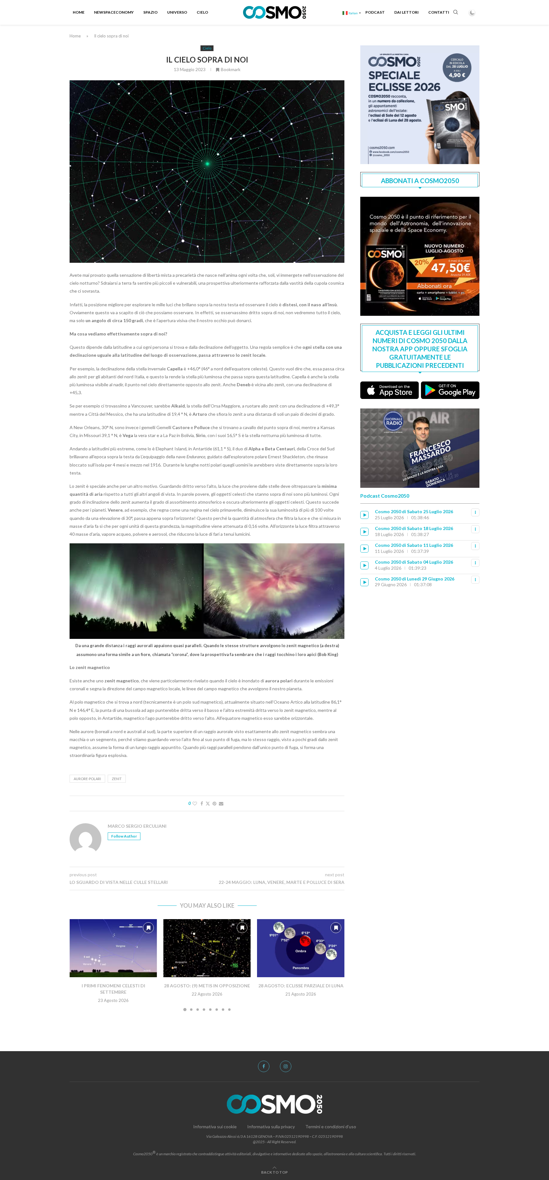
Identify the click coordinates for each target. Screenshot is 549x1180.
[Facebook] (263, 1066)
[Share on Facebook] (201, 803)
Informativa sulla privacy (271, 1126)
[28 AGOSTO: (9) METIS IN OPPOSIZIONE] (207, 948)
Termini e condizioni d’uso (330, 1126)
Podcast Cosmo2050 (384, 496)
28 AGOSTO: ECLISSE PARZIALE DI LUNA (300, 985)
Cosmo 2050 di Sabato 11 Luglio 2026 (414, 545)
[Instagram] (285, 1066)
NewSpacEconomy (114, 12)
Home (79, 12)
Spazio (150, 12)
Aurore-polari (87, 779)
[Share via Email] (221, 803)
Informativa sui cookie (215, 1126)
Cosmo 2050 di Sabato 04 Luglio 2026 (414, 562)
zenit (117, 779)
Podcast (375, 12)
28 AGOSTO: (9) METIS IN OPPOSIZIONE (207, 985)
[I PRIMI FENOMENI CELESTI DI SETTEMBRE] (113, 948)
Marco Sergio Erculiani (137, 826)
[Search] (455, 12)
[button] (78, 964)
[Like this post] (195, 803)
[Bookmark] (148, 927)
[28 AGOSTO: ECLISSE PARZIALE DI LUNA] (300, 948)
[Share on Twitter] (208, 803)
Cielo (202, 12)
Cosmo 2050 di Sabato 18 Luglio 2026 (414, 528)
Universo (177, 12)
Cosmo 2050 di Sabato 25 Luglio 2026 (414, 511)
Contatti (438, 12)
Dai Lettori (406, 12)
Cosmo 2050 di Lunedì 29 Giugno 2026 (414, 578)
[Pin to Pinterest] (214, 803)
